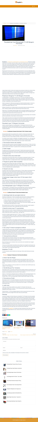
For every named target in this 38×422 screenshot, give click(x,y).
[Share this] (3, 315)
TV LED (11, 331)
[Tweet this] (4, 315)
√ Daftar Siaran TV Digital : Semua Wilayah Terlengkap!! (9, 334)
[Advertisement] (19, 14)
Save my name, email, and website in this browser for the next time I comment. (16, 352)
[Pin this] (6, 315)
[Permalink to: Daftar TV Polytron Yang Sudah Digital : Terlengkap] (19, 322)
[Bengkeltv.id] (19, 2)
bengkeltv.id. (17, 420)
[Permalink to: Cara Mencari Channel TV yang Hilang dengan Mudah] (30, 322)
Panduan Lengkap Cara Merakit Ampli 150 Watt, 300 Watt (28, 334)
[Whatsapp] (9, 315)
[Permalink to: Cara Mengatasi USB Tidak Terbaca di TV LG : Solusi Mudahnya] (7, 322)
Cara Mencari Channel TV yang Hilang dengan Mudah (29, 327)
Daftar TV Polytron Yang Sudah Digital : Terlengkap (18, 327)
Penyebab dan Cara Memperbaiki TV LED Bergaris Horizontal (17, 61)
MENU (34, 6)
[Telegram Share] (8, 315)
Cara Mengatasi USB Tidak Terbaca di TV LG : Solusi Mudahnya (6, 328)
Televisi (6, 331)
